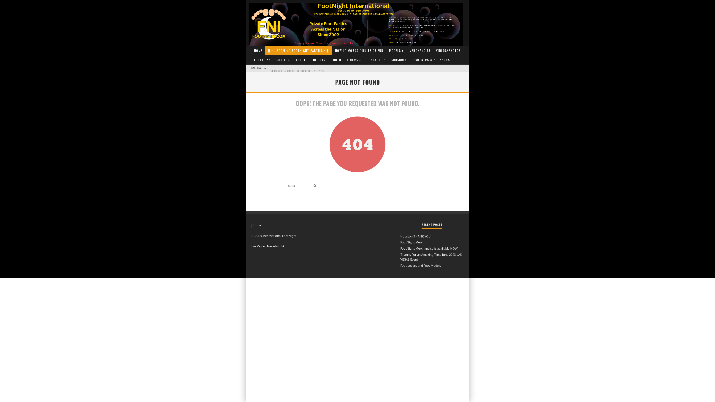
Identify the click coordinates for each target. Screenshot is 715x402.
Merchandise (419, 50)
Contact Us (376, 60)
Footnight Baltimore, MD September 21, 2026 (297, 68)
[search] (314, 186)
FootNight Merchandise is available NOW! (429, 248)
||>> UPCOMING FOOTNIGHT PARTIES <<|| (299, 50)
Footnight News (345, 60)
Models (395, 50)
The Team (318, 60)
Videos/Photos (448, 50)
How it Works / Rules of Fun (359, 50)
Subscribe (399, 60)
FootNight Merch (412, 242)
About (300, 60)
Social (282, 60)
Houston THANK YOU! (415, 236)
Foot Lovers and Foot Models (420, 266)
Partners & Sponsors (432, 60)
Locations (262, 60)
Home (258, 50)
